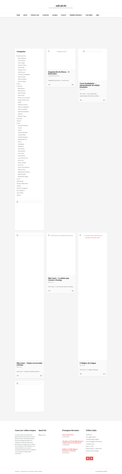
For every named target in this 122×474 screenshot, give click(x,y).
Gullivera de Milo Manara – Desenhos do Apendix (70, 450)
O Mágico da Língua (88, 363)
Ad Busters (89, 434)
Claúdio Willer (22, 135)
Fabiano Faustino (22, 104)
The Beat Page (35, 15)
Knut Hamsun (21, 155)
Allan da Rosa (21, 90)
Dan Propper (21, 63)
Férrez (19, 141)
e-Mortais (45, 15)
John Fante (21, 153)
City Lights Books (91, 437)
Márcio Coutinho (22, 109)
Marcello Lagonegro (23, 107)
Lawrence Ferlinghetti (24, 74)
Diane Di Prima (22, 65)
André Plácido (22, 93)
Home (18, 15)
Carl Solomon (21, 60)
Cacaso (20, 128)
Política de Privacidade (92, 451)
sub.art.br (61, 5)
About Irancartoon (68, 435)
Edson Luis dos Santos (24, 97)
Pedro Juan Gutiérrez (24, 167)
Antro (25, 15)
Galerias (55, 15)
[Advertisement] (61, 29)
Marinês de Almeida (23, 111)
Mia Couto (21, 160)
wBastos (20, 114)
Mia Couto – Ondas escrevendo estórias (29, 364)
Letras (18, 123)
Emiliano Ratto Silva (23, 100)
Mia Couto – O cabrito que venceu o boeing (58, 279)
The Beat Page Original (92, 439)
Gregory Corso (22, 70)
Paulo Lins (21, 165)
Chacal (20, 130)
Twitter (91, 458)
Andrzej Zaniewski (23, 125)
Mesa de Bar (20, 181)
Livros (18, 179)
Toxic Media (89, 15)
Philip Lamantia (22, 79)
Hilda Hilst (21, 146)
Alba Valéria (21, 88)
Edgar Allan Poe (22, 139)
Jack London (21, 148)
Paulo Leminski (22, 162)
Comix (18, 83)
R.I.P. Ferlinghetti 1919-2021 (94, 441)
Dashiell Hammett (23, 137)
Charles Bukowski (23, 132)
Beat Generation (21, 56)
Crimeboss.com (90, 444)
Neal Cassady (21, 76)
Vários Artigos (22, 81)
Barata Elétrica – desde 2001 (94, 448)
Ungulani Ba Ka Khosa (24, 172)
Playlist (63, 15)
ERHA (19, 102)
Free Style (19, 118)
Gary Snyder (21, 67)
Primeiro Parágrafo (76, 15)
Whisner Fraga (22, 116)
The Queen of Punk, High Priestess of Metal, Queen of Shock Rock (72, 442)
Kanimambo (100, 471)
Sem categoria (20, 190)
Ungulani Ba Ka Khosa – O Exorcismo (58, 73)
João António (21, 151)
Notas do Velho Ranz (22, 183)
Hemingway (21, 144)
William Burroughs (23, 176)
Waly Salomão (22, 174)
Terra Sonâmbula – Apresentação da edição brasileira (90, 85)
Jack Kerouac (21, 72)
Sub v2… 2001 (90, 446)
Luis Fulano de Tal (23, 158)
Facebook (87, 458)
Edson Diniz (21, 95)
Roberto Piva (21, 169)
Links (97, 15)
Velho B (19, 195)
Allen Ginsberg (22, 58)
